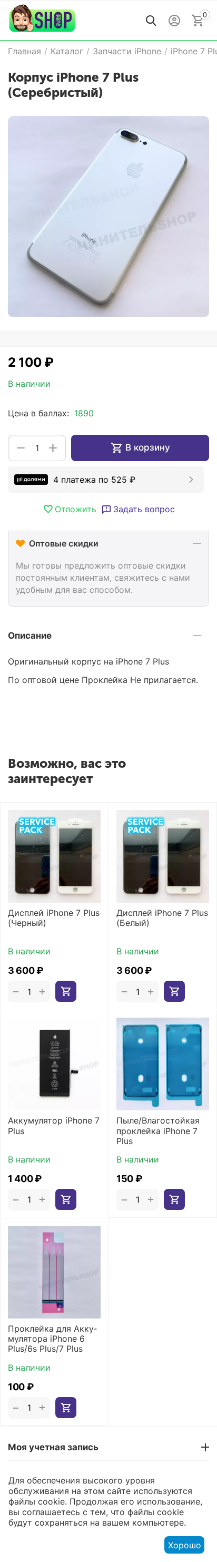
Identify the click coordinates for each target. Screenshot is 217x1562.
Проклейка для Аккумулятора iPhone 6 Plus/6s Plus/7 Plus (52, 1339)
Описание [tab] (30, 635)
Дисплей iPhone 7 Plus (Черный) (54, 918)
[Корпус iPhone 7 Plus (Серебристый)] (108, 216)
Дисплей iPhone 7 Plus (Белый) (162, 918)
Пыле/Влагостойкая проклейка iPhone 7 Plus (158, 1131)
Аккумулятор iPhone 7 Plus (54, 1126)
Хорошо (184, 1545)
